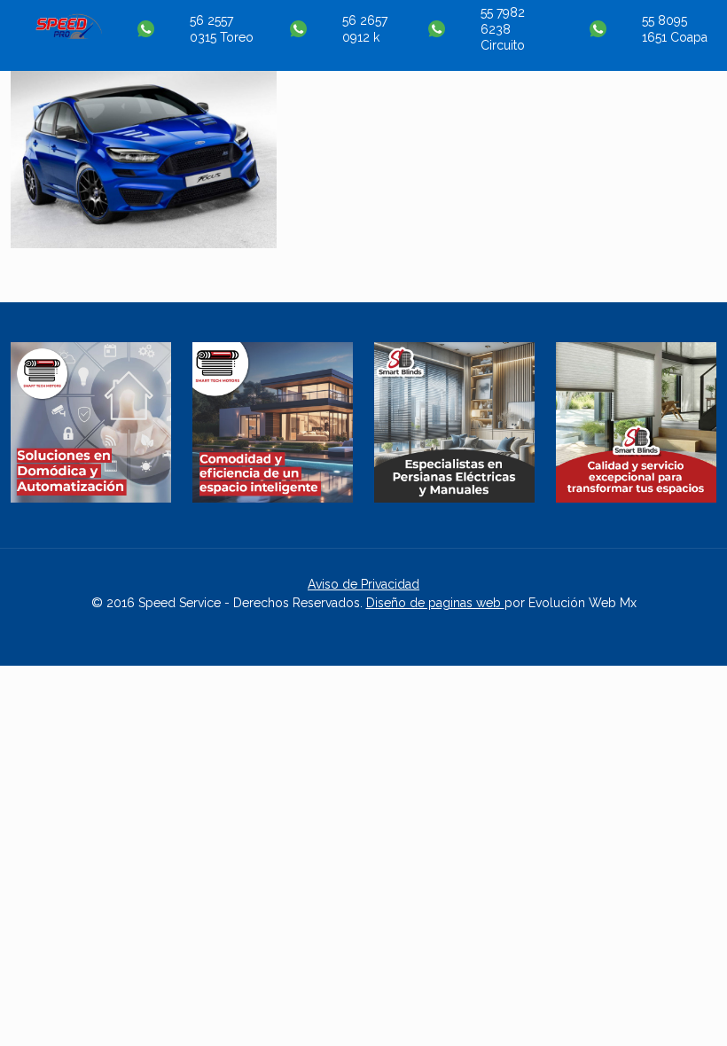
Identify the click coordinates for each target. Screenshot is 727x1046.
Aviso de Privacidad (363, 584)
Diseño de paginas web (435, 603)
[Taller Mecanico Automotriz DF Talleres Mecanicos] (68, 34)
